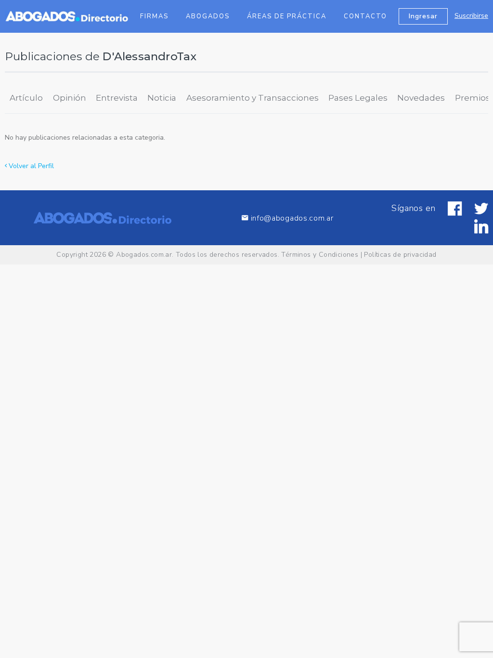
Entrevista (117, 98)
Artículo (26, 98)
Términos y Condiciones (319, 254)
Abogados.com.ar (144, 254)
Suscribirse (471, 15)
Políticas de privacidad (400, 254)
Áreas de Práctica (286, 16)
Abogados (208, 16)
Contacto (365, 16)
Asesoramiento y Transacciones (252, 98)
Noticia (161, 98)
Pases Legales (358, 98)
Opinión (69, 98)
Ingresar (423, 16)
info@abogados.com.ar (292, 218)
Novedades (421, 98)
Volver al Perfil (30, 166)
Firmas (154, 16)
